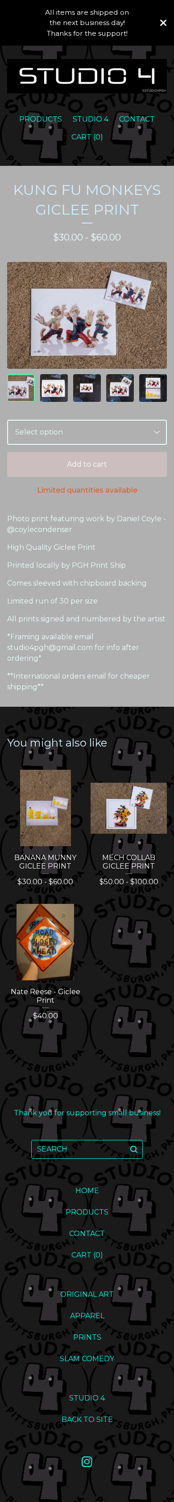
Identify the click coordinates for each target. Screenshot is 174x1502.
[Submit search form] (133, 1149)
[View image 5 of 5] (153, 388)
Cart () (87, 137)
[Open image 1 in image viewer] (87, 315)
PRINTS (87, 1337)
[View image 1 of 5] (21, 388)
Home (87, 1190)
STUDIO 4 (90, 119)
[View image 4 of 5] (120, 388)
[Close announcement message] (163, 23)
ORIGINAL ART (87, 1294)
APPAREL (87, 1316)
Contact (137, 119)
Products (40, 119)
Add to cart (87, 464)
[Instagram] (87, 1462)
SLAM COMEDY (87, 1358)
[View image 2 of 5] (54, 388)
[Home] (87, 76)
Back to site (87, 1419)
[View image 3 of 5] (87, 388)
